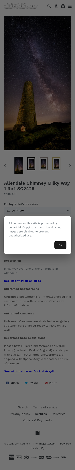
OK (60, 245)
